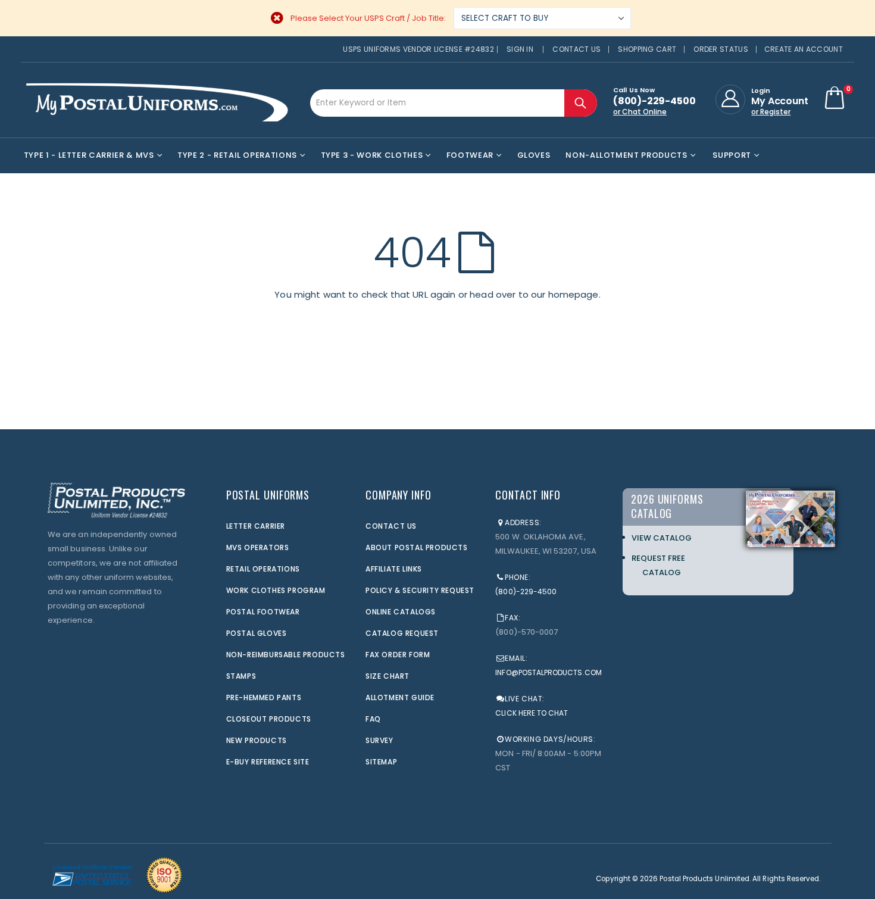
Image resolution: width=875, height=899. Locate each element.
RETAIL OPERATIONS (263, 569)
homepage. (574, 294)
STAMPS (241, 676)
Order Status (720, 49)
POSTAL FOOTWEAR (263, 612)
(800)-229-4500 (526, 591)
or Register (770, 112)
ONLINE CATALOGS (400, 612)
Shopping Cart (647, 49)
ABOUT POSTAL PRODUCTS (416, 547)
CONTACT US (391, 526)
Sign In (520, 49)
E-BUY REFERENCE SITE (268, 762)
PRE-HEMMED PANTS (264, 697)
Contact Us (576, 49)
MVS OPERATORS (257, 547)
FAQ (373, 719)
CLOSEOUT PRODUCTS (268, 719)
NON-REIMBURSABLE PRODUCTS (285, 655)
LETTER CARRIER (255, 526)
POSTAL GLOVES (256, 633)
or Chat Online (640, 112)
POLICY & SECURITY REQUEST (419, 590)
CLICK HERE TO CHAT (531, 713)
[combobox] (453, 103)
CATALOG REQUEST (402, 633)
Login (760, 90)
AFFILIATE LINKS (393, 569)
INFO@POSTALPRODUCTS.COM (548, 672)
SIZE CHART (387, 676)
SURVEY (379, 740)
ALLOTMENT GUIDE (400, 697)
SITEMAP (381, 762)
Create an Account (803, 49)
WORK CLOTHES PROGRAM (276, 590)
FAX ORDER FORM (397, 655)
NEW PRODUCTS (256, 740)
